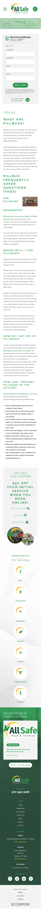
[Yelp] (31, 879)
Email (8, 66)
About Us (20, 815)
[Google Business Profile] (24, 879)
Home (20, 805)
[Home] (19, 9)
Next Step (20, 85)
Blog (20, 818)
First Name (9, 50)
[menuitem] (20, 892)
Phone (8, 74)
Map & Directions (20, 842)
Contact (20, 825)
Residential (20, 808)
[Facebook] (10, 879)
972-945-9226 (20, 792)
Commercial (20, 812)
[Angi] (17, 879)
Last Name (9, 58)
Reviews (20, 822)
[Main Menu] (5, 9)
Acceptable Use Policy (21, 93)
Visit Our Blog (19, 765)
